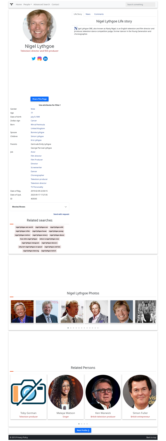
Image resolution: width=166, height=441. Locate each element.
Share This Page (39, 99)
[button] (68, 328)
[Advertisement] (39, 79)
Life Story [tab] (78, 14)
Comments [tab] (99, 14)
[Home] (11, 4)
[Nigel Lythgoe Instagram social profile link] (40, 58)
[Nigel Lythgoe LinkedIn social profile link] (45, 58)
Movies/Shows (18, 206)
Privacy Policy (22, 437)
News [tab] (88, 14)
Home (19, 4)
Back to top (151, 437)
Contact (55, 4)
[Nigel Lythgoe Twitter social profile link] (34, 58)
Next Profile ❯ (83, 430)
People (26, 4)
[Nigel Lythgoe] (39, 26)
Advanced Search (42, 4)
